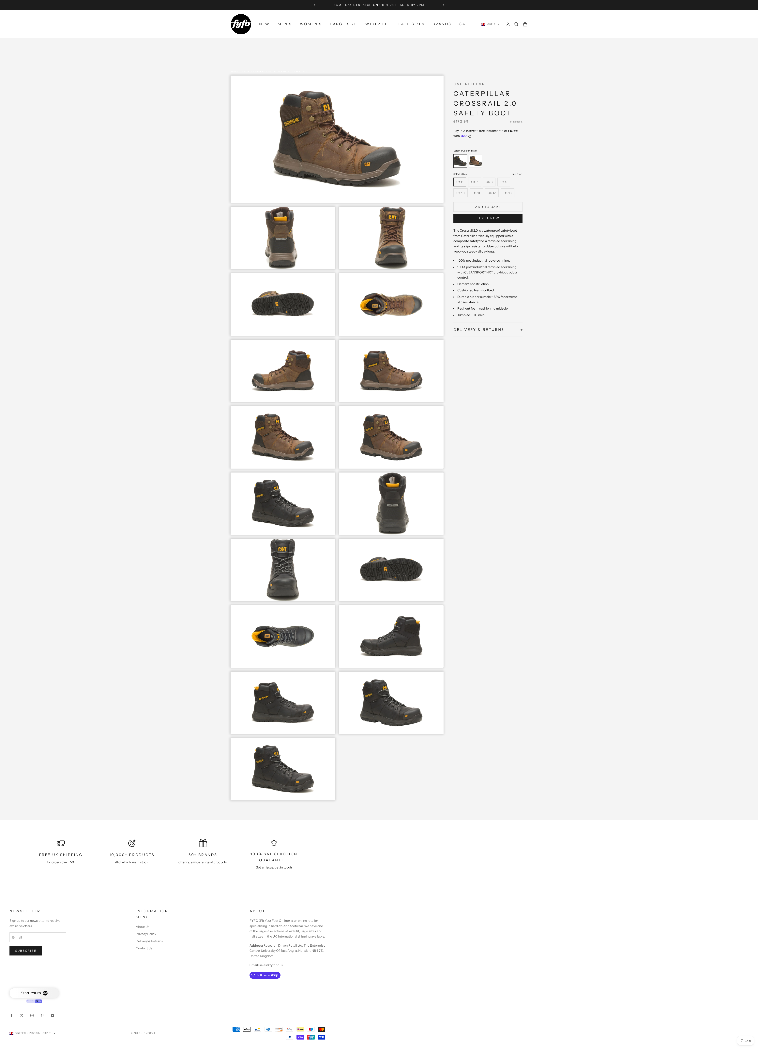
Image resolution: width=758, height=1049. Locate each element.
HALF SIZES (411, 24)
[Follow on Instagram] (32, 1015)
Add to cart (488, 207)
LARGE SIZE (343, 24)
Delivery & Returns (149, 941)
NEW (264, 24)
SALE (465, 24)
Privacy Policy (146, 934)
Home (234, 71)
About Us (142, 927)
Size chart (517, 173)
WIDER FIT (377, 24)
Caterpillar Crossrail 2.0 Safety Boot (281, 71)
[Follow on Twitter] (22, 1015)
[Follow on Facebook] (11, 1015)
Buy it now (488, 218)
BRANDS (441, 24)
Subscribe (26, 951)
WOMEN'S (311, 24)
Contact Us (144, 948)
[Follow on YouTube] (52, 1015)
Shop (245, 71)
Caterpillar (469, 84)
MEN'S (285, 24)
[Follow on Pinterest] (42, 1015)
